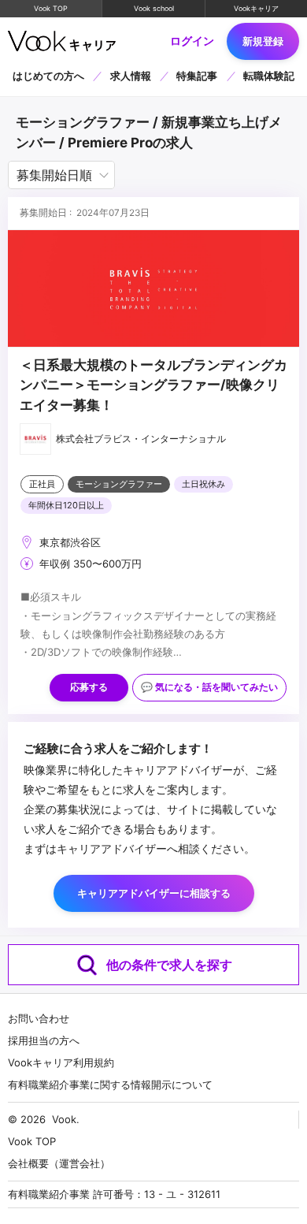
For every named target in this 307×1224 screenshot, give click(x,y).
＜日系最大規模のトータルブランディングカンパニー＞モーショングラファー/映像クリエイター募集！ (153, 385)
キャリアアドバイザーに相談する (154, 893)
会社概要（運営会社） (59, 1163)
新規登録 (262, 41)
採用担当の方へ (44, 1040)
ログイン (192, 41)
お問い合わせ (38, 1018)
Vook (64, 1119)
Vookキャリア (256, 8)
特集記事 (196, 76)
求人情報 (130, 76)
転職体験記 (268, 76)
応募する (89, 687)
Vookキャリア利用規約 (61, 1062)
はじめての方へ (48, 76)
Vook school (154, 8)
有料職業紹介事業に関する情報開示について (110, 1084)
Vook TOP (51, 8)
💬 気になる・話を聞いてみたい (209, 687)
